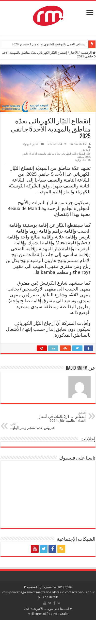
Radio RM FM (78, 144)
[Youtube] (35, 549)
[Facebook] (52, 549)
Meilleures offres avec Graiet (48, 614)
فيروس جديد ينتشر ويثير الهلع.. (32, 426)
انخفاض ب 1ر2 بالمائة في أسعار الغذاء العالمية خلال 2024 (62, 416)
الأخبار (74, 52)
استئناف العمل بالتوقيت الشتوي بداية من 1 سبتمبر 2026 (49, 44)
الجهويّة (27, 144)
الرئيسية (86, 52)
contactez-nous (76, 592)
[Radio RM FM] (48, 15)
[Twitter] (44, 549)
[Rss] (61, 549)
